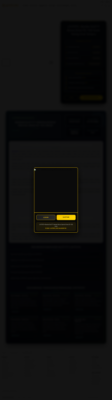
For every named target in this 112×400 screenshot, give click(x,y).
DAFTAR (66, 217)
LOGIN (45, 217)
